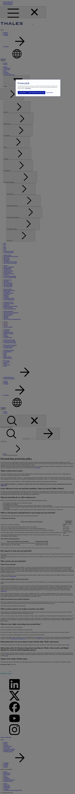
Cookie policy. (28, 88)
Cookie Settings (49, 92)
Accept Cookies (22, 92)
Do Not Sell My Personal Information (36, 92)
